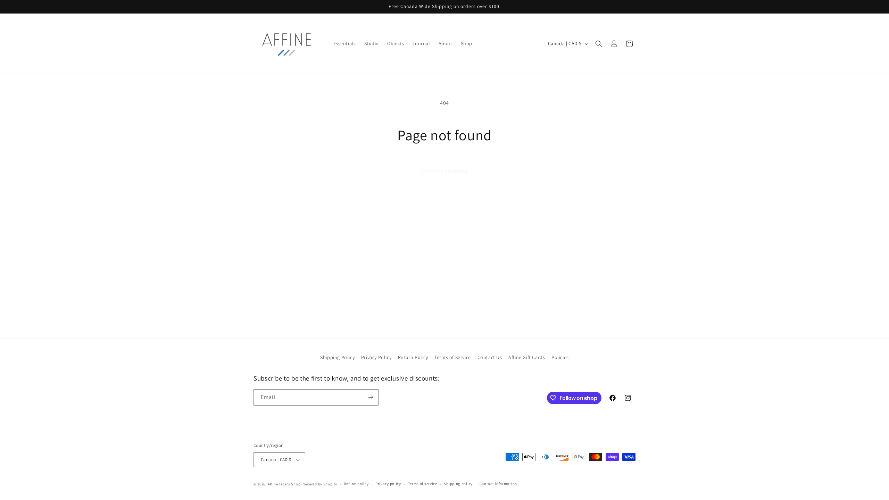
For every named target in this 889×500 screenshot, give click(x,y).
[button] (598, 43)
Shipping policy (458, 483)
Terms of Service (452, 357)
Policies (560, 357)
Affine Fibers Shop (284, 484)
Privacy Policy (376, 357)
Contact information (498, 483)
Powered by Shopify (319, 484)
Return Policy (413, 357)
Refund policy (356, 483)
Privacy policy (388, 483)
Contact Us (489, 357)
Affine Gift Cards (526, 357)
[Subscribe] (370, 397)
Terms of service (422, 483)
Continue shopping (444, 171)
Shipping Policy (337, 357)
